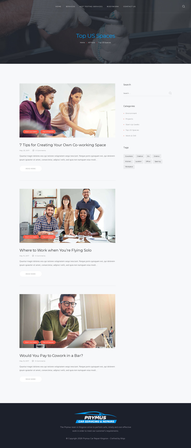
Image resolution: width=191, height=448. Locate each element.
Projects (129, 119)
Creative (140, 156)
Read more (31, 169)
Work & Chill (131, 136)
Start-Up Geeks (31, 132)
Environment (131, 113)
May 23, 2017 (24, 150)
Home (82, 42)
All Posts (91, 42)
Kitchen (128, 161)
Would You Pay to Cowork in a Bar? (51, 355)
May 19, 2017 (24, 256)
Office (148, 161)
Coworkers (129, 156)
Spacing (158, 161)
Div (148, 156)
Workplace (129, 167)
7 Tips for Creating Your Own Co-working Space (62, 145)
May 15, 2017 (24, 361)
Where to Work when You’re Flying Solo (55, 250)
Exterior (156, 156)
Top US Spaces (48, 132)
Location (139, 161)
